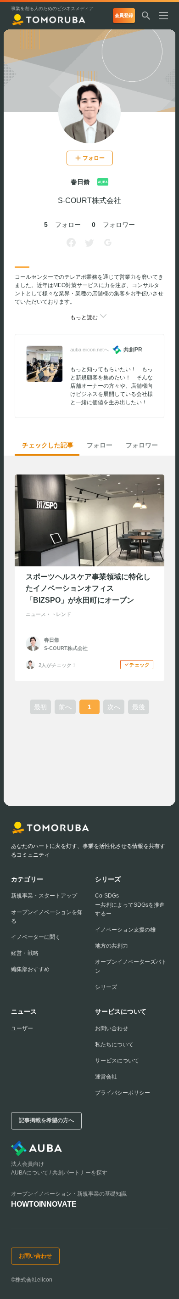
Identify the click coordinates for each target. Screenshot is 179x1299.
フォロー (99, 445)
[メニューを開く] (167, 15)
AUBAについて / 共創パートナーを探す (59, 1172)
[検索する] (146, 15)
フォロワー (142, 445)
